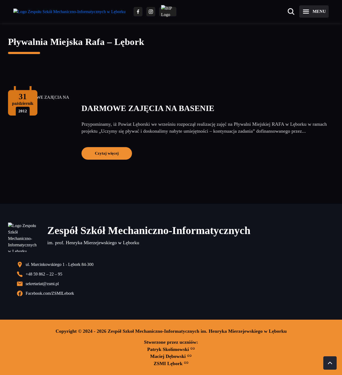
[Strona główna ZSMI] (69, 11)
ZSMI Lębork (169, 363)
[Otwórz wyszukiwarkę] (291, 11)
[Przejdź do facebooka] (138, 11)
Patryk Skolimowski (168, 349)
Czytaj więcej (107, 153)
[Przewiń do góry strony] (330, 363)
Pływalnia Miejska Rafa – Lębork (76, 42)
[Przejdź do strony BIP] (167, 11)
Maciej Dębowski (168, 356)
